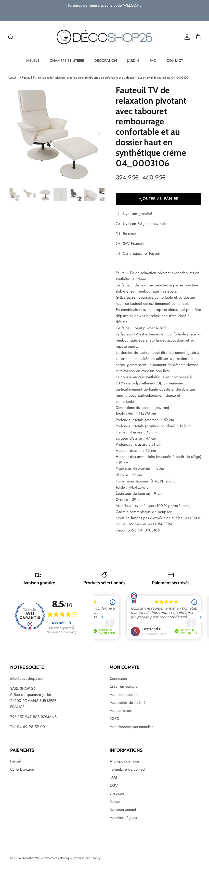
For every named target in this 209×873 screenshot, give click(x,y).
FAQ (152, 60)
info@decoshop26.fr (27, 678)
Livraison (117, 793)
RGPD (114, 718)
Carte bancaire (22, 769)
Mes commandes (123, 694)
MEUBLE (33, 60)
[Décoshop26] (104, 37)
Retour (115, 801)
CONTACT (174, 60)
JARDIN (133, 60)
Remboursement (123, 809)
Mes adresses (121, 710)
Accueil (12, 77)
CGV (114, 785)
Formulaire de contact (127, 769)
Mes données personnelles (131, 727)
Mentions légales (123, 817)
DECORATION (105, 60)
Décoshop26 (30, 858)
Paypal (15, 761)
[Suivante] (98, 133)
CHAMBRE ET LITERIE (67, 60)
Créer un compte (124, 686)
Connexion (118, 678)
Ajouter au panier (158, 198)
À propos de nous (124, 761)
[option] (56, 133)
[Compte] (186, 37)
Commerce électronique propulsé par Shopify (70, 858)
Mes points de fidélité (128, 702)
